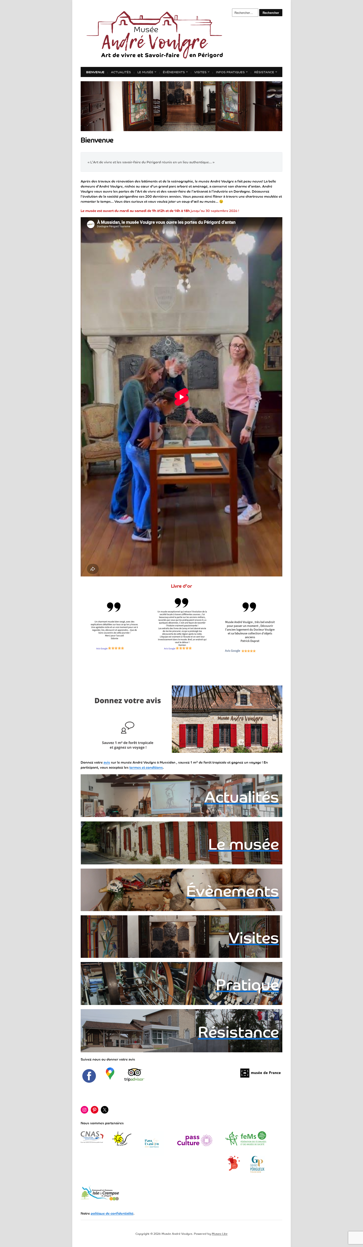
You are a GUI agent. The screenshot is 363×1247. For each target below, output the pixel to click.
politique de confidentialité (112, 1213)
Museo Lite (220, 1233)
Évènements (174, 72)
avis (107, 762)
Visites (200, 72)
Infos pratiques (230, 72)
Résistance (264, 72)
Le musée (145, 72)
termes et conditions (146, 767)
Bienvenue (95, 72)
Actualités (121, 72)
